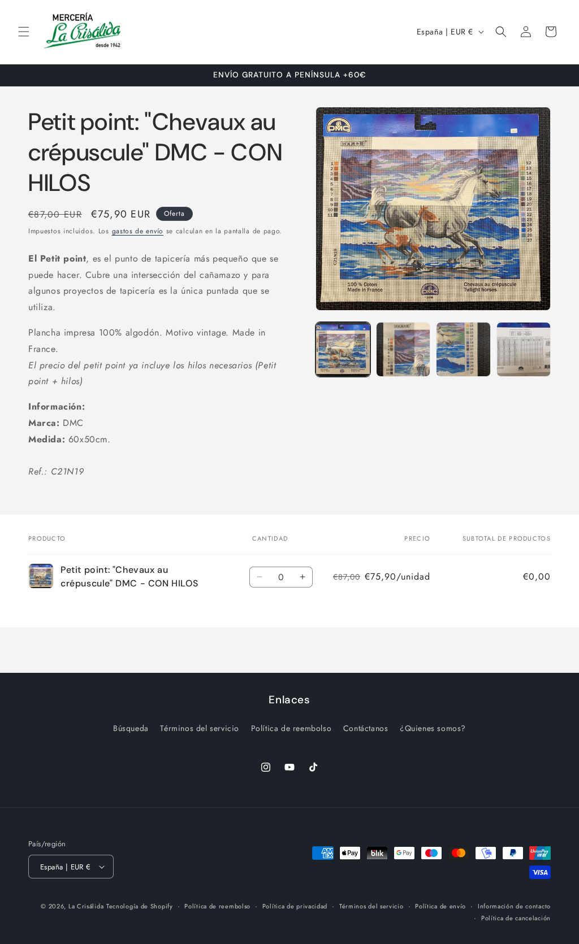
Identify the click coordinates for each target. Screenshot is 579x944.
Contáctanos (365, 728)
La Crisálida (85, 906)
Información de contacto (514, 906)
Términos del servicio (199, 728)
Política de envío (440, 906)
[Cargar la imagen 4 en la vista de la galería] (523, 349)
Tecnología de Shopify (139, 906)
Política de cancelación (516, 918)
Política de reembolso (291, 728)
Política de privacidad (294, 906)
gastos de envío (138, 231)
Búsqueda (131, 728)
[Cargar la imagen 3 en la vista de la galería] (463, 349)
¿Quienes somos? (433, 728)
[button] (23, 31)
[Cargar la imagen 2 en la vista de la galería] (403, 349)
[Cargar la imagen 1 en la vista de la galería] (343, 349)
